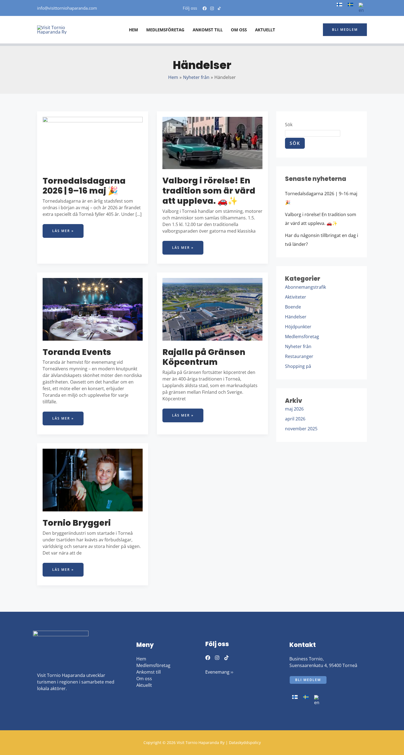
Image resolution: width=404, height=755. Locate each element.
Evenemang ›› (219, 672)
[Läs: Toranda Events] (93, 309)
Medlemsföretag (302, 337)
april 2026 (295, 419)
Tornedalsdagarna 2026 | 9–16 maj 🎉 (84, 186)
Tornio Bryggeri (77, 523)
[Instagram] (212, 8)
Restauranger (299, 356)
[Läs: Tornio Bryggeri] (93, 479)
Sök (288, 125)
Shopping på (298, 366)
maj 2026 (294, 409)
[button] (345, 29)
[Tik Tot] (226, 657)
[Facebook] (205, 8)
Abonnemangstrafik (305, 287)
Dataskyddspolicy (245, 742)
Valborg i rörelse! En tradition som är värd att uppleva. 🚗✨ (208, 191)
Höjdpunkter (298, 327)
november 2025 (301, 429)
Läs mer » (68, 228)
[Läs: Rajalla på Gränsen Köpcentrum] (212, 309)
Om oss (144, 679)
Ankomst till (148, 672)
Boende (293, 307)
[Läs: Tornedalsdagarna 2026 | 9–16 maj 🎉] (93, 143)
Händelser (295, 317)
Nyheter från (298, 346)
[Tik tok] (219, 8)
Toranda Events (77, 352)
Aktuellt (144, 685)
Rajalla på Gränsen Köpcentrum (203, 357)
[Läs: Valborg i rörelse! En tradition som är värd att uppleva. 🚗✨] (212, 143)
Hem (141, 659)
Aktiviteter (295, 297)
